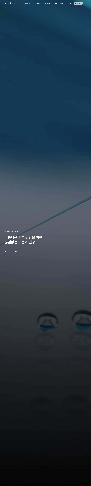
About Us (27, 3)
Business (37, 3)
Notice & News (59, 3)
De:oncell (47, 3)
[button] (5, 251)
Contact (70, 3)
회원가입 (76, 3)
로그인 (80, 3)
